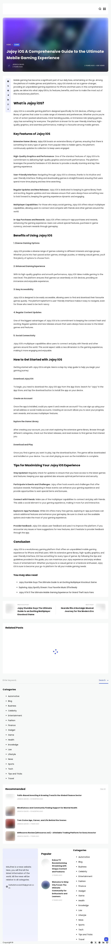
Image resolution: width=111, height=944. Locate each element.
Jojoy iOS (42, 90)
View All (103, 789)
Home (8, 45)
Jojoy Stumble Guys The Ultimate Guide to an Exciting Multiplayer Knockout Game (58, 582)
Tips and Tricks (15, 773)
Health (11, 739)
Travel (11, 778)
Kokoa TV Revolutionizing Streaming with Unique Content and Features (59, 866)
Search (102, 680)
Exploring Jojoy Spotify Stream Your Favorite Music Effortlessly (48, 587)
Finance (12, 725)
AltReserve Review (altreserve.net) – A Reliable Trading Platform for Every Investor (56, 833)
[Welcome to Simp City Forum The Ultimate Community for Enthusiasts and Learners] (45, 885)
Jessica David (18, 64)
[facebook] (92, 942)
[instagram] (99, 942)
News (10, 759)
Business (12, 705)
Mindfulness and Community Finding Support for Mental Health (47, 808)
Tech (10, 769)
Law (10, 749)
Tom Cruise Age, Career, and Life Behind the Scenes (41, 820)
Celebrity (12, 710)
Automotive (13, 696)
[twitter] (96, 942)
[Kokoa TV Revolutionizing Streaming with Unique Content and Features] (45, 863)
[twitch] (107, 942)
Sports (11, 764)
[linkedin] (103, 942)
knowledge (13, 744)
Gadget (11, 730)
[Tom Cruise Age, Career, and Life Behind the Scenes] (10, 824)
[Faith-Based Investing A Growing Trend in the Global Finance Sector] (10, 799)
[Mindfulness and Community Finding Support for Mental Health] (10, 811)
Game (16, 45)
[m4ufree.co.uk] (15, 9)
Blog (10, 701)
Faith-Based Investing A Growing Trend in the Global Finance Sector (49, 795)
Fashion (11, 720)
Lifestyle (12, 754)
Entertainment (15, 715)
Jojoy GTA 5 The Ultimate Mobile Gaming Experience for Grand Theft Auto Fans (56, 592)
